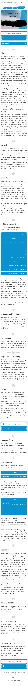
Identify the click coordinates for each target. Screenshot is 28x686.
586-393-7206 (19, 674)
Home (5, 7)
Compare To (15, 7)
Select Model (10, 7)
